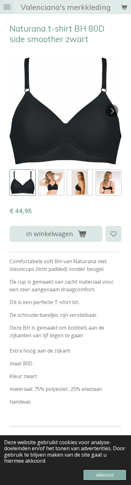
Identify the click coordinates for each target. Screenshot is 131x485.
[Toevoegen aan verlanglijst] (113, 234)
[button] (23, 182)
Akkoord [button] (105, 475)
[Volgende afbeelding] (112, 110)
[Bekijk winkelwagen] (124, 7)
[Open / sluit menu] (7, 7)
